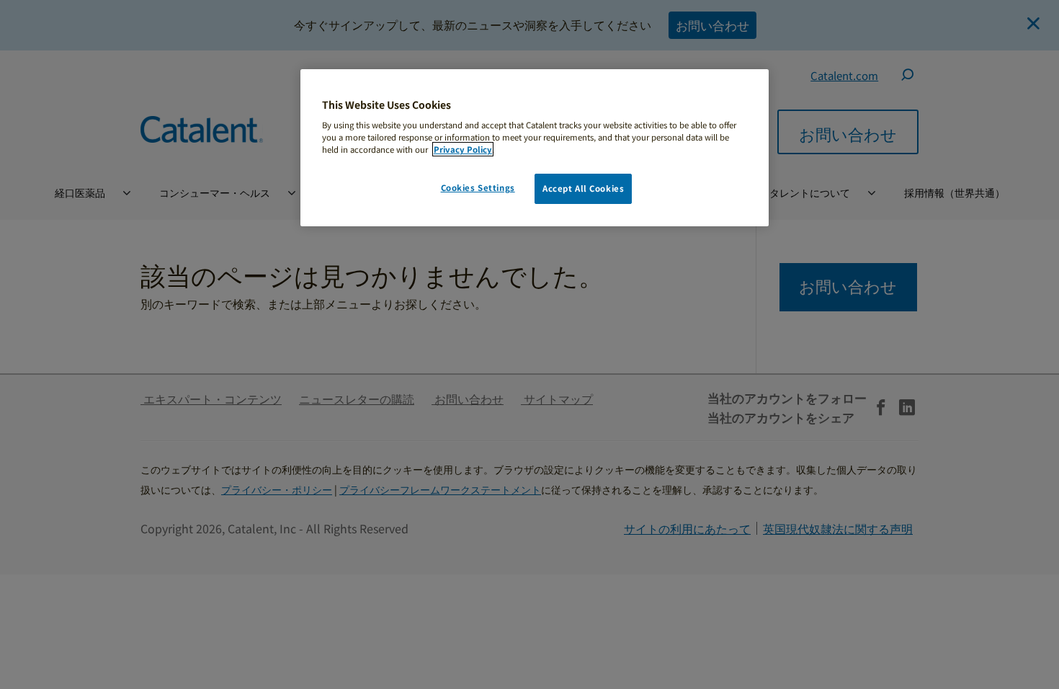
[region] (534, 148)
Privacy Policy (463, 149)
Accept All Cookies (583, 188)
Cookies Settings (478, 187)
